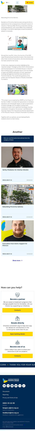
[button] (8, 2)
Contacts (17, 310)
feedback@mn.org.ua (11, 413)
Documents (6, 391)
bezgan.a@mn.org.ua (10, 408)
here (24, 424)
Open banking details (17, 334)
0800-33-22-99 (9, 403)
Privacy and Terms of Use (10, 397)
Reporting (5, 394)
